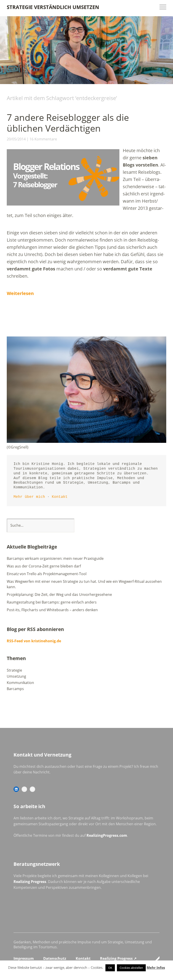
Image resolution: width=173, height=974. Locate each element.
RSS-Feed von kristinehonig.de (34, 640)
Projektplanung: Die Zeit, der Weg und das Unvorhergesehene (59, 594)
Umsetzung (16, 676)
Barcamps (15, 688)
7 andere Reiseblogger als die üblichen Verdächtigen (68, 122)
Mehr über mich (29, 497)
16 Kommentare (43, 139)
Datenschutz (54, 958)
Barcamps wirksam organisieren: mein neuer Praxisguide (55, 558)
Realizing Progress (30, 881)
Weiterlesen (20, 293)
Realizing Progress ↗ (118, 958)
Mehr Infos (156, 967)
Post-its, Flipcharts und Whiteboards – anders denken (52, 609)
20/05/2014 (16, 139)
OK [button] (110, 968)
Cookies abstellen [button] (131, 968)
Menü (162, 7)
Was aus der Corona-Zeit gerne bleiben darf (44, 566)
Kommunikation (20, 682)
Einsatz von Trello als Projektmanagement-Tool (46, 573)
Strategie (14, 670)
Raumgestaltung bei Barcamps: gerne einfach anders (52, 602)
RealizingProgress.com (106, 835)
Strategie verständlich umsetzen (53, 7)
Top (154, 959)
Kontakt (60, 497)
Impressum (24, 958)
